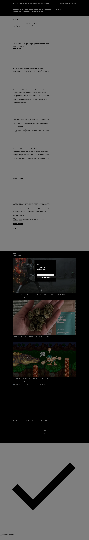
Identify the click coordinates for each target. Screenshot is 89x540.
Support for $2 (45, 274)
